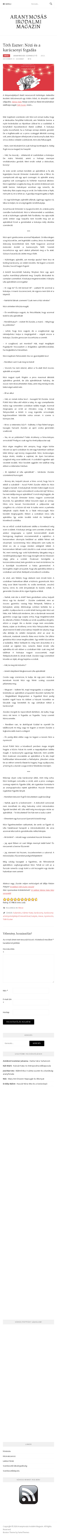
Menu (8, 4)
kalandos (17, 912)
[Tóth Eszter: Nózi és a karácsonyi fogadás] (28, 77)
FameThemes (23, 1532)
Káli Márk (7, 1065)
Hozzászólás (7, 950)
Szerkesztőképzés (11, 1470)
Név (5, 990)
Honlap (6, 1012)
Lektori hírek (8, 1461)
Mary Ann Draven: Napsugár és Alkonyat (26, 1078)
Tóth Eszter (21, 105)
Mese (6, 56)
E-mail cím (7, 1001)
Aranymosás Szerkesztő (25, 56)
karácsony (38, 912)
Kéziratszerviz (9, 1456)
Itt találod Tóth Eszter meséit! (22, 886)
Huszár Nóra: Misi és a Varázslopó (32, 1083)
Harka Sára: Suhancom (40, 1061)
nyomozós (48, 916)
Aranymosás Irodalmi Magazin (28, 21)
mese (40, 916)
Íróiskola (7, 1451)
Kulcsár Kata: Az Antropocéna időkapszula (32, 1065)
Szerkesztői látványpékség (15, 1465)
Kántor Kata (17, 101)
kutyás (34, 916)
